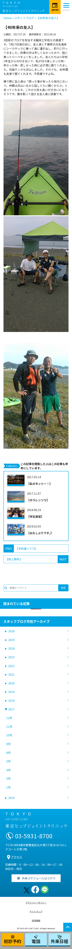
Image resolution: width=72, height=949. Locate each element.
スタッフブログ (24, 18)
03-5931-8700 (33, 835)
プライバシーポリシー (36, 902)
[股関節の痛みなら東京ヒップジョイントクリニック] (23, 7)
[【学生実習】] (15, 513)
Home (7, 18)
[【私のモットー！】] (15, 480)
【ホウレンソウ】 (38, 500)
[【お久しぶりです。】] (15, 529)
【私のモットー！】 (39, 484)
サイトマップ (36, 911)
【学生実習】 (35, 516)
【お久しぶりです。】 (40, 533)
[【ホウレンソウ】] (15, 496)
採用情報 (36, 920)
